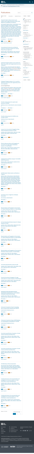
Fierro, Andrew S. (11, 28)
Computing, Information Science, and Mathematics (15, 4)
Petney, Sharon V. (10, 175)
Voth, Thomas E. (12, 183)
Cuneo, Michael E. (16, 24)
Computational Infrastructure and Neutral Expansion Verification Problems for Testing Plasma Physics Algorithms (10, 48)
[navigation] (11, 16)
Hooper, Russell (3, 30)
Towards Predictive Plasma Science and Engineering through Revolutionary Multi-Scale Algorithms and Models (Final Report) (10, 21)
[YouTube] (24, 430)
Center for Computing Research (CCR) (11, 6)
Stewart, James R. (4, 181)
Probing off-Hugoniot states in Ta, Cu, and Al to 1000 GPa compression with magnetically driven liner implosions (10, 82)
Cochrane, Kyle (18, 26)
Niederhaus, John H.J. (4, 104)
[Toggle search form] (30, 2)
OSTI (4, 42)
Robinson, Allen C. (10, 24)
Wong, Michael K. (14, 178)
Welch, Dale (4, 36)
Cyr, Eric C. (8, 27)
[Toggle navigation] (2, 6)
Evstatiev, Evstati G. (5, 28)
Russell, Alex (8, 36)
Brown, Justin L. (8, 67)
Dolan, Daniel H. (15, 368)
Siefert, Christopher (7, 179)
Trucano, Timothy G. (4, 180)
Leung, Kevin (6, 31)
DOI (1, 42)
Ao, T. (11, 368)
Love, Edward (7, 183)
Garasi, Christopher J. (7, 178)
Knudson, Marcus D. (6, 69)
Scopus (8, 97)
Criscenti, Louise (4, 27)
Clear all (29, 15)
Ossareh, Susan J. (9, 32)
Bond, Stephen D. (12, 26)
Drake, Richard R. (11, 52)
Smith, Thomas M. (12, 33)
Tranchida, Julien (12, 35)
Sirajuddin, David (6, 33)
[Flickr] (26, 430)
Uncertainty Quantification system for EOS (9, 264)
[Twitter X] (29, 430)
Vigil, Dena (14, 177)
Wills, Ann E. (9, 89)
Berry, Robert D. (13, 400)
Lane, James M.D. (14, 30)
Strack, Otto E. (13, 179)
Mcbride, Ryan (3, 37)
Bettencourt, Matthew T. (5, 26)
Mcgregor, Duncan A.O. (13, 31)
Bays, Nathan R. (13, 27)
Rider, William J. (7, 133)
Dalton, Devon (3, 67)
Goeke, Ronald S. (10, 29)
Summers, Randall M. (16, 180)
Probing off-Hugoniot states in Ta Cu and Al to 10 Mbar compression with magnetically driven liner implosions (11, 64)
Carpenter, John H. (4, 70)
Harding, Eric (12, 69)
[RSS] (31, 430)
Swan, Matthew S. (10, 51)
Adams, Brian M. (9, 177)
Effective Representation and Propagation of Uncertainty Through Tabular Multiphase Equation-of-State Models (10, 144)
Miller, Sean (4, 32)
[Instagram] (22, 430)
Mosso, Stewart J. (18, 183)
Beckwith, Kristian (8, 25)
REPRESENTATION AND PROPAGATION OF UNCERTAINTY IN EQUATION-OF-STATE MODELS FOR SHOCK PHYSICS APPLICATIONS (10, 293)
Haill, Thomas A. (7, 368)
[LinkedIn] (27, 430)
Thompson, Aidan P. (5, 35)
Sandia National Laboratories (5, 438)
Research (4, 4)
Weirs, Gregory (3, 177)
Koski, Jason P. (9, 30)
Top (31, 452)
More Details (10, 39)
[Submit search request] (32, 12)
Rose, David (17, 36)
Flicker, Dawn (14, 366)
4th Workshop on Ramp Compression (8, 363)
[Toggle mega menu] (32, 2)
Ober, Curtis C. (9, 181)
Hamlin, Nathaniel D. (17, 29)
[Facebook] (20, 430)
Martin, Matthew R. (14, 367)
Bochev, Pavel (10, 180)
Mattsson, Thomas (4, 66)
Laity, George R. (3, 24)
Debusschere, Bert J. (13, 133)
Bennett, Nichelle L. (15, 25)
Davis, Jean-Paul (3, 365)
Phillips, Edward (15, 32)
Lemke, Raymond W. (11, 66)
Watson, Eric (12, 36)
